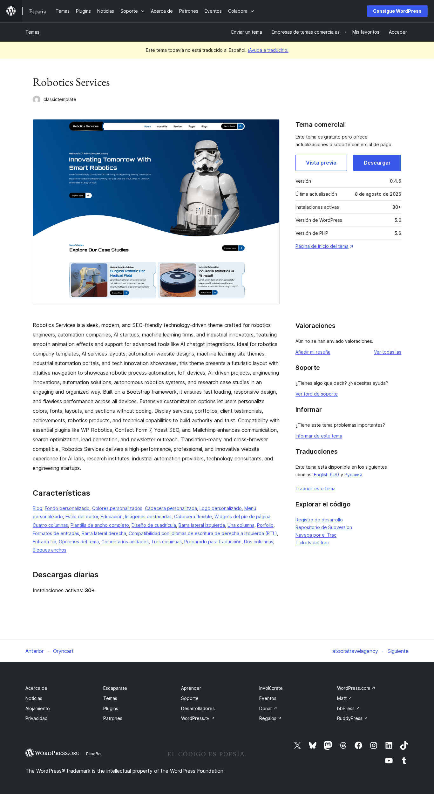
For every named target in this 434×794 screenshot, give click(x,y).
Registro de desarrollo (319, 519)
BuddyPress (352, 718)
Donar (268, 708)
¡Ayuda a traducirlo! (268, 50)
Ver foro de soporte (316, 394)
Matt (344, 698)
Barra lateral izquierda (202, 525)
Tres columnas (166, 541)
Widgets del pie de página (242, 516)
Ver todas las (387, 352)
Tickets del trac (312, 542)
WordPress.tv (198, 718)
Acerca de (36, 688)
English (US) (326, 474)
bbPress (348, 708)
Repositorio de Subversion (323, 527)
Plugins (110, 708)
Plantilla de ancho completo (100, 525)
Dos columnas (258, 541)
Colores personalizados (117, 508)
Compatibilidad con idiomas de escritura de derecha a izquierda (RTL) (203, 533)
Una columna (240, 525)
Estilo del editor (81, 516)
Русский (353, 474)
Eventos (267, 698)
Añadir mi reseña (312, 352)
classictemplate (60, 99)
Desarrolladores (198, 708)
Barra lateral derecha (104, 533)
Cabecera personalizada (171, 508)
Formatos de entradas (56, 533)
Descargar (377, 162)
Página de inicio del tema (322, 246)
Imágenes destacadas (148, 516)
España (93, 753)
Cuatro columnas (50, 525)
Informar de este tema (318, 435)
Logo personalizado (221, 508)
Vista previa (321, 162)
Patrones (112, 718)
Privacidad (36, 718)
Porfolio (265, 525)
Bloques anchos (49, 550)
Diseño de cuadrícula (154, 525)
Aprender (191, 688)
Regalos (270, 718)
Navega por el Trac (315, 535)
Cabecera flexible (193, 516)
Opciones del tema (79, 541)
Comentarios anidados (125, 541)
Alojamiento (37, 708)
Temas (32, 32)
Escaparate (115, 688)
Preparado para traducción (212, 541)
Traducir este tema (315, 488)
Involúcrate (271, 688)
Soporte (190, 698)
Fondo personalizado (67, 508)
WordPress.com (356, 688)
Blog (37, 508)
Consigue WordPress (397, 11)
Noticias (33, 698)
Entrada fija (44, 541)
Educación (112, 516)
